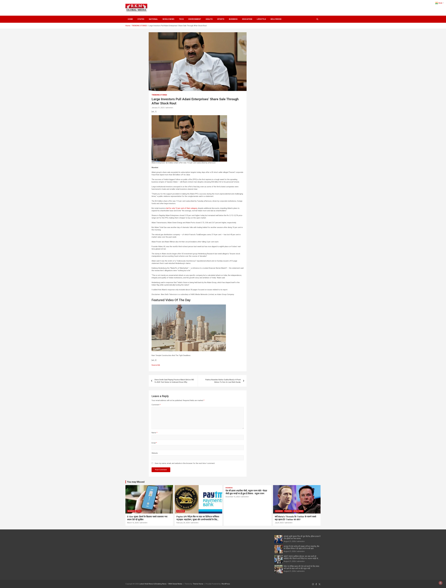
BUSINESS (233, 19)
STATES (141, 19)
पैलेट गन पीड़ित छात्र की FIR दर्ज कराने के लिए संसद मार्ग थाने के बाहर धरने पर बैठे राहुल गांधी (301, 567)
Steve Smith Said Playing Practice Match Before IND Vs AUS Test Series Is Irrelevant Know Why (174, 381)
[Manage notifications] (440, 583)
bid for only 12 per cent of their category (181, 208)
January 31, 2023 (158, 108)
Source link (156, 365)
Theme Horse (198, 584)
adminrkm (169, 108)
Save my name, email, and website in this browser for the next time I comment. (185, 463)
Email (154, 443)
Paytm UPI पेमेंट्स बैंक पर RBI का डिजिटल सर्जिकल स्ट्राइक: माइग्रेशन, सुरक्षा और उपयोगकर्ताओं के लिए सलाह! (197, 519)
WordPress (225, 584)
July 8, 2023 (279, 523)
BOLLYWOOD (276, 19)
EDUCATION (247, 19)
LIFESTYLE (261, 19)
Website (155, 453)
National (153, 19)
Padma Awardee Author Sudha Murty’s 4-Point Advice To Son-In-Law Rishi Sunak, (223, 381)
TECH (181, 19)
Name (154, 433)
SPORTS (220, 19)
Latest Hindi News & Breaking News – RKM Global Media (160, 584)
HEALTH (209, 19)
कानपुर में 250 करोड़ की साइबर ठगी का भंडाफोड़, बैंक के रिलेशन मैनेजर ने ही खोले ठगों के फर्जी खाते (301, 547)
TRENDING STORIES (159, 95)
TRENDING (288, 511)
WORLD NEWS (168, 19)
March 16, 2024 (132, 523)
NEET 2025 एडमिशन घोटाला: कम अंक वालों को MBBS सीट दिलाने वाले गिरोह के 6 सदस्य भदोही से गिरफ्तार (301, 558)
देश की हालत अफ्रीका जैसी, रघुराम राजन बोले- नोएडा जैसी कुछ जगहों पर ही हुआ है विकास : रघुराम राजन (246, 492)
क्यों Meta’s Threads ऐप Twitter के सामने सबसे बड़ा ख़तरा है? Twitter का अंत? (295, 518)
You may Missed (135, 481)
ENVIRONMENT (194, 19)
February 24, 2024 (183, 523)
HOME (130, 19)
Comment (156, 405)
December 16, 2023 (233, 497)
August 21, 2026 (290, 541)
